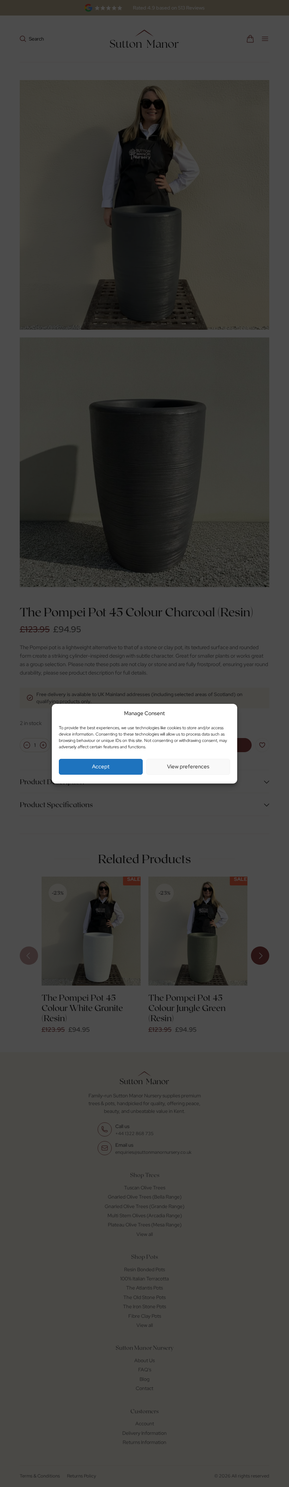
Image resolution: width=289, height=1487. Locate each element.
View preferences (188, 766)
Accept (101, 766)
